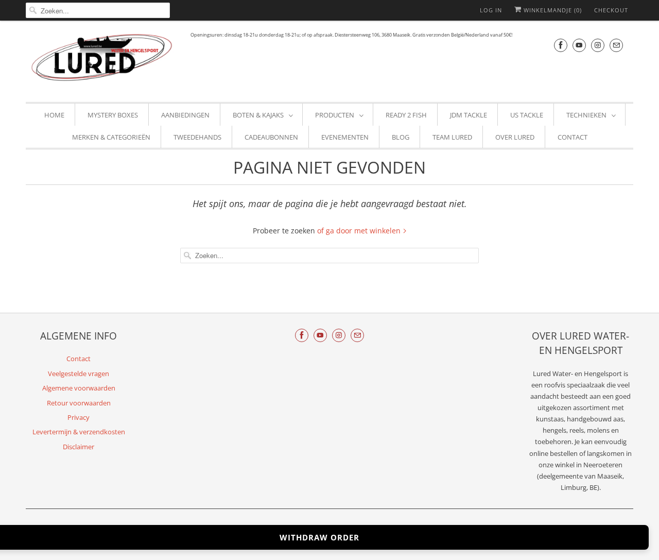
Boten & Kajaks (258, 115)
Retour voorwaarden (79, 403)
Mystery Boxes (113, 115)
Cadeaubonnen (271, 137)
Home (54, 115)
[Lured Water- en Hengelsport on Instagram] (597, 45)
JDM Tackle (468, 115)
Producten (334, 115)
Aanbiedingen (185, 115)
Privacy (78, 417)
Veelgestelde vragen (78, 373)
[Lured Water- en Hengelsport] (103, 60)
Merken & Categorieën (111, 137)
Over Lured (514, 137)
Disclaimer (78, 446)
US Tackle (526, 115)
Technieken (586, 115)
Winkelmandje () (552, 10)
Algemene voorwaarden (78, 388)
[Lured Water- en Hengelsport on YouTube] (579, 45)
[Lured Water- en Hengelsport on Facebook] (560, 45)
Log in (491, 10)
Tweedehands (197, 137)
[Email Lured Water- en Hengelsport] (616, 45)
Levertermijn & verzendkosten (78, 431)
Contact (572, 137)
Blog (400, 137)
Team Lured (452, 137)
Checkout (611, 10)
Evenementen (345, 137)
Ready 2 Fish (406, 115)
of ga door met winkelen (360, 230)
